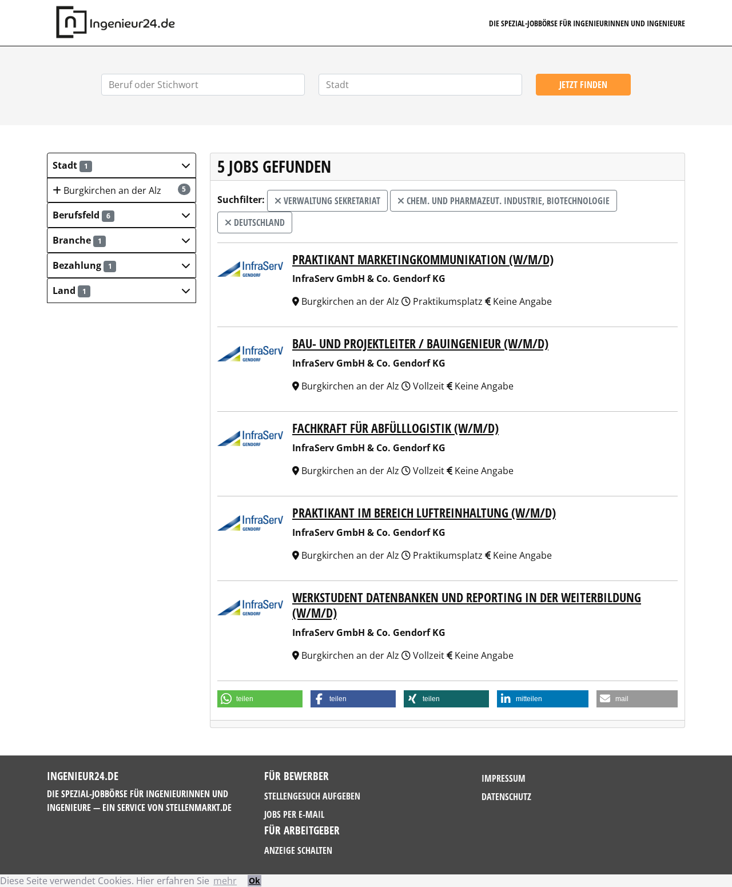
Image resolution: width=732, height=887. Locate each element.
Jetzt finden (583, 84)
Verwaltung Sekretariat (330, 200)
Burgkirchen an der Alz (123, 190)
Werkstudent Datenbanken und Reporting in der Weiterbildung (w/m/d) (466, 605)
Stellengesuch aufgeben (312, 796)
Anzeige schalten (298, 850)
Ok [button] (254, 880)
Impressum (504, 778)
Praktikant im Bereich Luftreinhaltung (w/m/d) (424, 513)
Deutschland (258, 222)
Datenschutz (506, 796)
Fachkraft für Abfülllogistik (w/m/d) (395, 428)
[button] (121, 165)
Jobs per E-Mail (294, 814)
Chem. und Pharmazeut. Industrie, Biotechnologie (507, 200)
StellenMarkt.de (199, 807)
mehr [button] (225, 880)
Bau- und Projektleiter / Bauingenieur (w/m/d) (420, 343)
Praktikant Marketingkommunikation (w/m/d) (423, 259)
